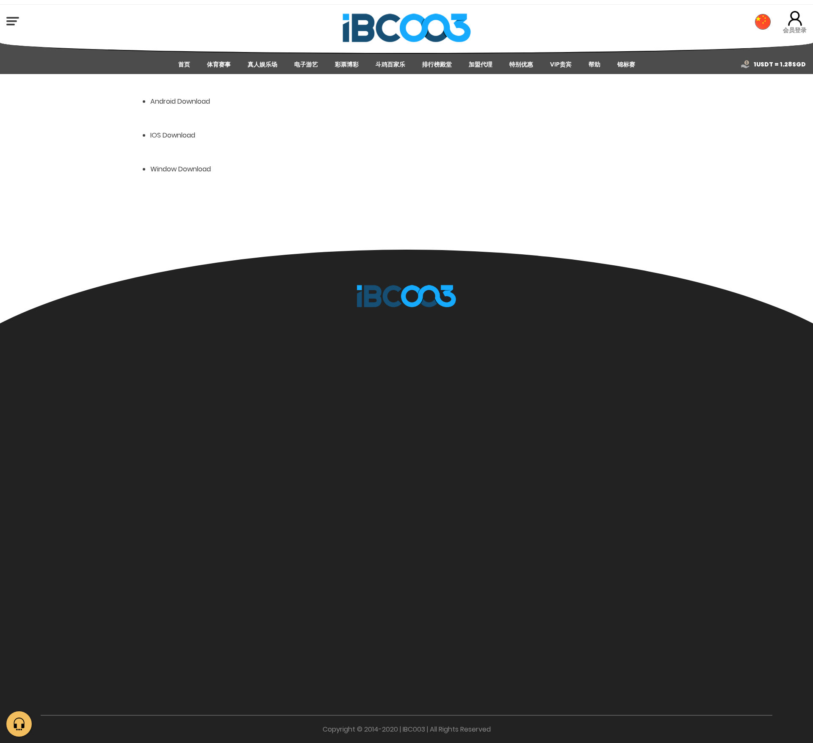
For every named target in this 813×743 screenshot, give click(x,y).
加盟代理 (480, 64)
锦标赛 (626, 64)
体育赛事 (219, 64)
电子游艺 (306, 64)
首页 (184, 64)
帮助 (594, 64)
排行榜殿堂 (437, 64)
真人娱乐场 (262, 64)
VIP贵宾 (561, 64)
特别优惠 (521, 64)
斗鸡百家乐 (390, 64)
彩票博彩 (347, 64)
